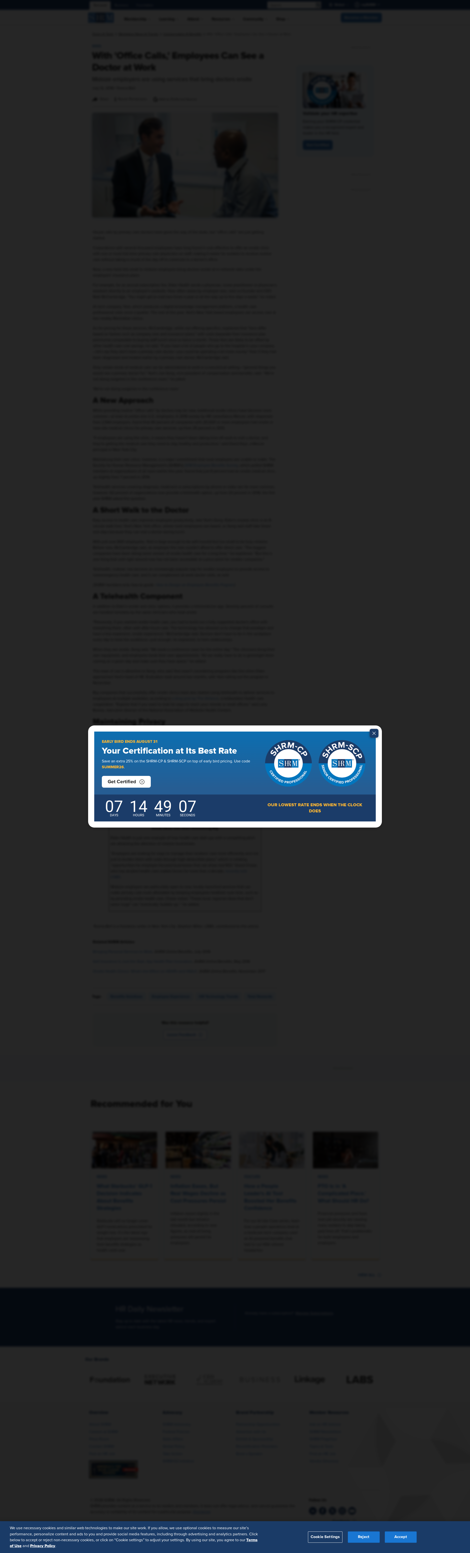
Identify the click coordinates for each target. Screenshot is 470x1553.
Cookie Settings (325, 1537)
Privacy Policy (42, 1545)
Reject (363, 1537)
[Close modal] (374, 733)
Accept (400, 1537)
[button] (126, 782)
